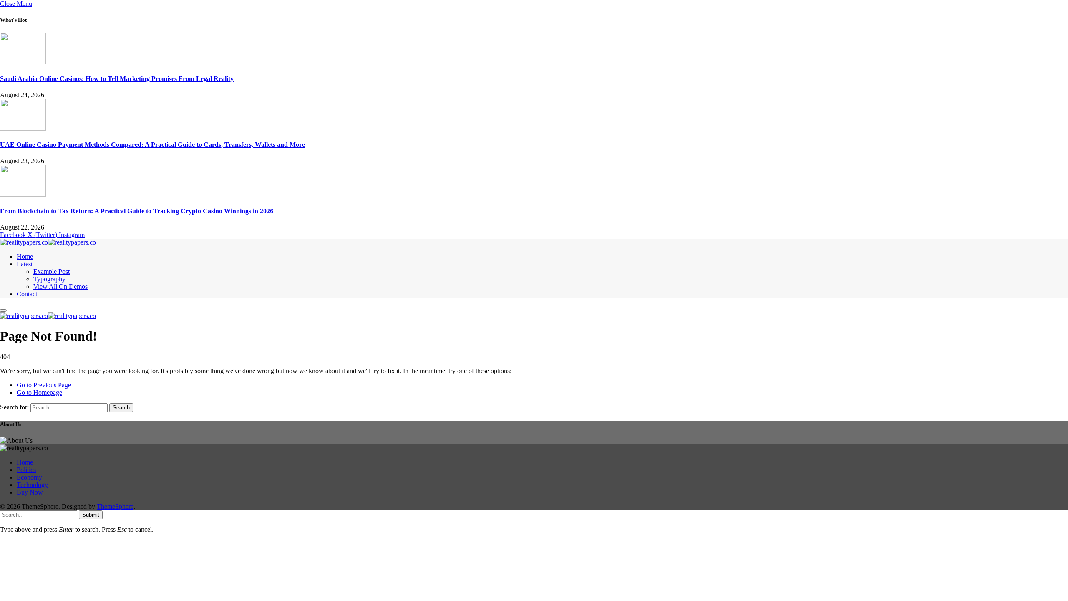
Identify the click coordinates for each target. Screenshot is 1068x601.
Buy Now (30, 492)
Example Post (51, 271)
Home (25, 256)
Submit (90, 515)
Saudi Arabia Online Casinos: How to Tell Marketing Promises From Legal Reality (117, 78)
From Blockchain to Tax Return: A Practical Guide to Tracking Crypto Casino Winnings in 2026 (136, 211)
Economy (29, 477)
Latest (25, 264)
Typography (49, 279)
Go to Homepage (39, 392)
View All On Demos (60, 286)
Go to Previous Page (44, 385)
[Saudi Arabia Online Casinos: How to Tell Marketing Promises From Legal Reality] (23, 62)
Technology (32, 484)
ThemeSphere (115, 506)
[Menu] (3, 310)
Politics (26, 469)
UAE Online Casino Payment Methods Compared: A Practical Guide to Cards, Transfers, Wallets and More (152, 144)
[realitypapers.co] (48, 242)
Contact (27, 294)
